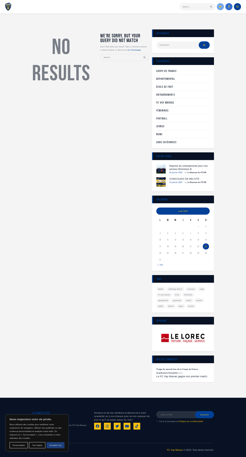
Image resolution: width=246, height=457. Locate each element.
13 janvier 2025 (175, 182)
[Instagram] (107, 426)
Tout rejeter (37, 445)
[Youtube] (127, 426)
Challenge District (175, 289)
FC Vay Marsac (165, 102)
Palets (160, 306)
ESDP (202, 289)
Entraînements (165, 94)
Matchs (199, 300)
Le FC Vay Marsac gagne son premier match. (182, 376)
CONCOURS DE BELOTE (184, 178)
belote (160, 289)
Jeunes (160, 126)
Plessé (171, 306)
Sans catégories (166, 142)
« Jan (160, 265)
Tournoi (191, 306)
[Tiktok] (136, 426)
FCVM (177, 295)
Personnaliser (19, 445)
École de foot (164, 86)
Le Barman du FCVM (196, 172)
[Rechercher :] (183, 45)
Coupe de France (166, 70)
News (159, 134)
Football (162, 118)
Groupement (163, 300)
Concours (191, 289)
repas (181, 306)
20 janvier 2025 (175, 172)
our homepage (134, 50)
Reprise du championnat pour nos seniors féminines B (188, 167)
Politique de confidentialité (191, 421)
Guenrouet (177, 300)
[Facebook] (97, 426)
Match (188, 300)
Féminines (162, 110)
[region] (37, 433)
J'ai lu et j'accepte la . (181, 421)
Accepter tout (56, 445)
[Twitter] (117, 426)
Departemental (165, 78)
